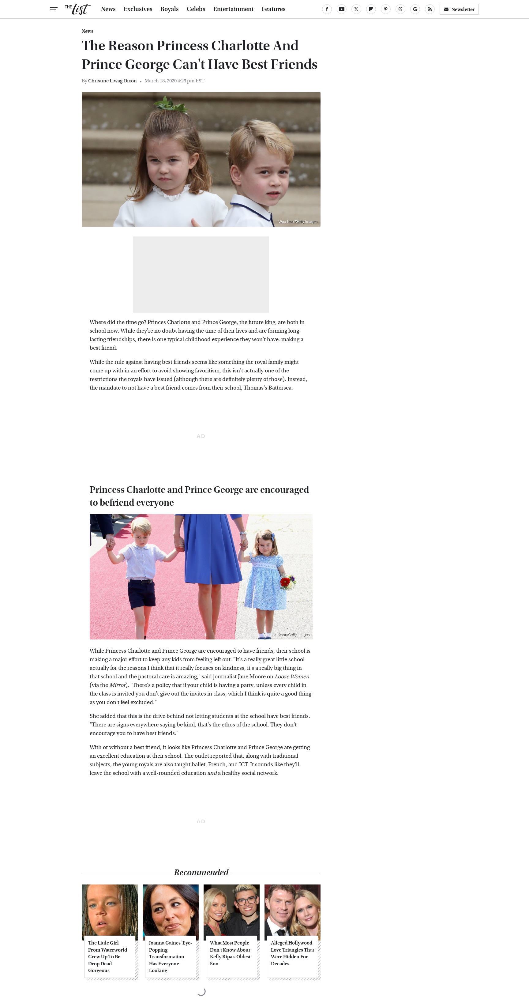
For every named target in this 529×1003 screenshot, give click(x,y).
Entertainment (233, 9)
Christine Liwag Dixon (112, 81)
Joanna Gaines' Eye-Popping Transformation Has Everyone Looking (170, 956)
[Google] (415, 9)
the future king (257, 322)
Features (274, 9)
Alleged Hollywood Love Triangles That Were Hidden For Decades (292, 953)
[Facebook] (327, 9)
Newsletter (463, 9)
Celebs (196, 9)
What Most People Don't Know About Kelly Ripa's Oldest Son (230, 953)
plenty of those (264, 379)
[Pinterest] (386, 9)
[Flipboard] (371, 9)
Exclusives (138, 9)
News (108, 9)
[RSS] (430, 9)
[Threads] (400, 9)
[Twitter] (356, 9)
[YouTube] (342, 9)
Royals (169, 9)
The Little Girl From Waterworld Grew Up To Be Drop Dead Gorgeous (107, 956)
